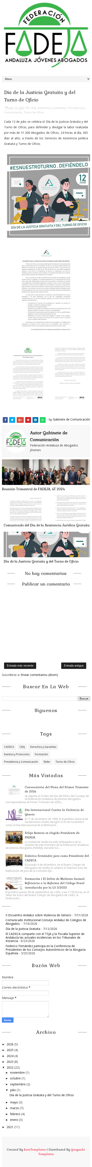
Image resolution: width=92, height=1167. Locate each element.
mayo (14, 1102)
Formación (41, 754)
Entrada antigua (73, 665)
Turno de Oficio (34, 112)
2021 (10, 1127)
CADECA (9, 747)
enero (14, 1120)
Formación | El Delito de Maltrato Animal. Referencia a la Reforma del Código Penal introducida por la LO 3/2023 (55, 883)
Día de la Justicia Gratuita (23, 929)
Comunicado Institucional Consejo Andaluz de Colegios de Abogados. (46, 922)
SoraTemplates (35, 1149)
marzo (15, 1108)
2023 (10, 1062)
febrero (15, 1114)
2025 (10, 1050)
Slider (46, 762)
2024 (10, 1056)
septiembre (18, 1084)
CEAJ (33, 108)
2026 (10, 1044)
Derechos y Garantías (52, 108)
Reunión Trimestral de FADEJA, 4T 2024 (33, 489)
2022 (10, 1067)
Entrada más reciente (20, 665)
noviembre (18, 1072)
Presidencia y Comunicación (21, 762)
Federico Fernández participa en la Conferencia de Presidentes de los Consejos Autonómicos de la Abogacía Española (46, 949)
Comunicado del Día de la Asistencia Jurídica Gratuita (47, 525)
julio (13, 1090)
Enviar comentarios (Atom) (39, 675)
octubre (16, 1078)
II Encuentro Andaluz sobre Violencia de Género (38, 915)
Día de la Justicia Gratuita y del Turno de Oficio (41, 561)
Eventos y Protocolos (17, 754)
